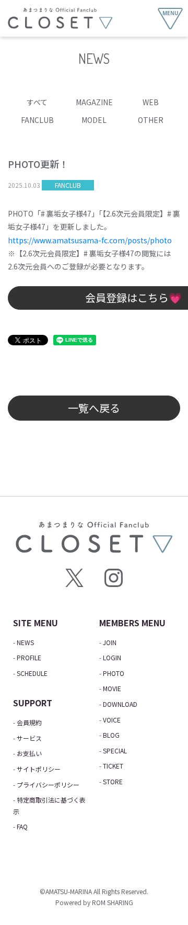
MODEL (94, 120)
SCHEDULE (32, 673)
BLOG (111, 734)
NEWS (25, 642)
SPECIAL (115, 750)
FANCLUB (37, 120)
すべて (37, 102)
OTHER (150, 120)
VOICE (112, 719)
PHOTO (113, 673)
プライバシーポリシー (48, 784)
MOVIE (112, 688)
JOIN (109, 642)
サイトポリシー (39, 768)
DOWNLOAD (120, 704)
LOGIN (112, 657)
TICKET (113, 765)
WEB (151, 102)
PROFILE (29, 657)
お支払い (29, 753)
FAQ (22, 826)
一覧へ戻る (94, 407)
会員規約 (29, 722)
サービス (29, 738)
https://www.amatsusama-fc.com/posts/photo (90, 240)
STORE (113, 781)
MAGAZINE (94, 102)
